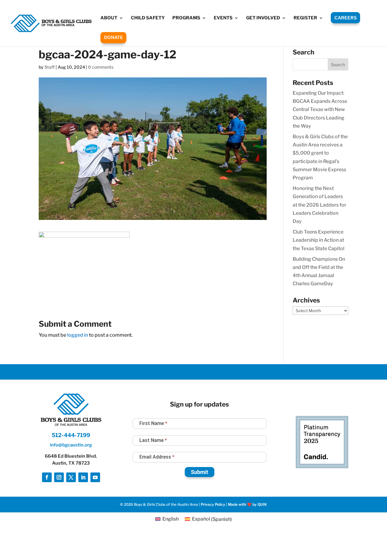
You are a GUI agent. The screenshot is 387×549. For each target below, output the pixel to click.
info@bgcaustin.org (71, 445)
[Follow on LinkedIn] (83, 477)
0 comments (100, 67)
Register (305, 18)
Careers (345, 18)
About (108, 18)
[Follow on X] (71, 477)
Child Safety (148, 18)
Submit (199, 472)
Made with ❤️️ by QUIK (247, 504)
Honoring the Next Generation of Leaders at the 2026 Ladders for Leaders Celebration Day (319, 204)
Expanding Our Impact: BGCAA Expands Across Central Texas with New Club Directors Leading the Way (320, 109)
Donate (113, 37)
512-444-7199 (71, 435)
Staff (49, 67)
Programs (186, 18)
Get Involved (263, 18)
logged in (77, 335)
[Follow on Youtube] (95, 477)
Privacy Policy (213, 504)
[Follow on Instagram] (59, 477)
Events (223, 18)
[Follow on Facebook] (47, 477)
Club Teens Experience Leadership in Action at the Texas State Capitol (318, 240)
